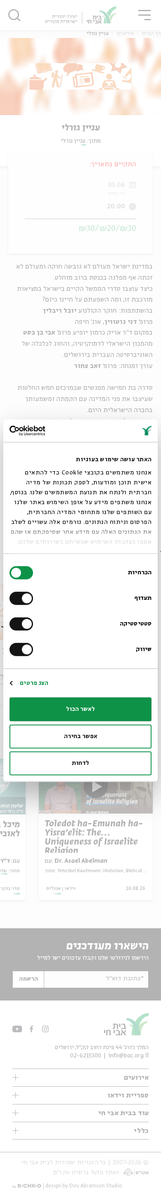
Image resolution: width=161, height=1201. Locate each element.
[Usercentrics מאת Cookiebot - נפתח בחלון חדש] (45, 430)
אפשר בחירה (80, 736)
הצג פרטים (34, 683)
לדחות (80, 763)
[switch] (23, 598)
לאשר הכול (80, 709)
